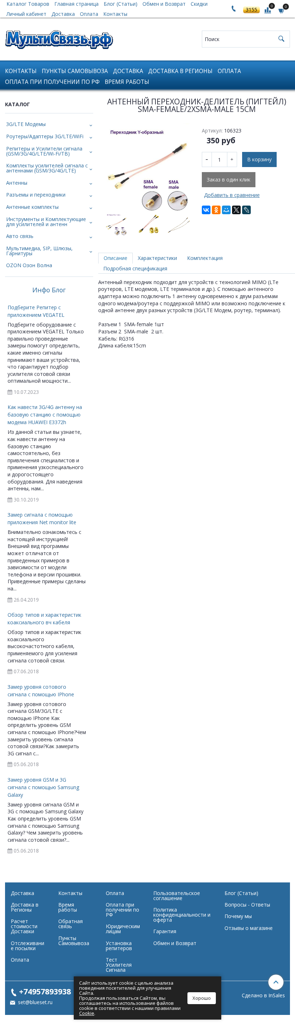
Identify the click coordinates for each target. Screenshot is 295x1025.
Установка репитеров (119, 946)
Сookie (86, 1013)
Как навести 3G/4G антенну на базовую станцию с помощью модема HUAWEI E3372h (45, 415)
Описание (115, 258)
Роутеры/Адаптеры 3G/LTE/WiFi (44, 136)
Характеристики (157, 258)
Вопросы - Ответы (247, 904)
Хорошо (201, 998)
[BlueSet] (59, 37)
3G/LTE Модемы (26, 124)
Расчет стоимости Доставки (24, 926)
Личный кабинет (26, 13)
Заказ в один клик (228, 179)
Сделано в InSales (263, 995)
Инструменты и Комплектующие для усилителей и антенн (46, 222)
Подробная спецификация (135, 268)
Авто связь (19, 236)
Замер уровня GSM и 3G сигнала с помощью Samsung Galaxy (43, 787)
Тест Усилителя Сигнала (119, 964)
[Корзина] (281, 10)
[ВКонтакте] (206, 210)
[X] (236, 210)
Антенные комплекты (32, 206)
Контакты (115, 13)
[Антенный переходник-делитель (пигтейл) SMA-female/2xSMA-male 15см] (147, 167)
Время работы (127, 82)
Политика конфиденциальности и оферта (181, 914)
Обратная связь (70, 924)
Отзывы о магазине (248, 928)
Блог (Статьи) (241, 893)
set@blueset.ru (35, 1002)
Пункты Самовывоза (75, 71)
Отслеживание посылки (27, 946)
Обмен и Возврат (174, 943)
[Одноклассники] (216, 210)
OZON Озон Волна (29, 265)
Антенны (16, 182)
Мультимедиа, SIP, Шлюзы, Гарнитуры (39, 251)
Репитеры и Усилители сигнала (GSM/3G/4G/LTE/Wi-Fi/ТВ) (44, 151)
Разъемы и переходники (35, 194)
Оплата (89, 13)
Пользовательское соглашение (176, 896)
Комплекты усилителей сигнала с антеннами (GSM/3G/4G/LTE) (47, 168)
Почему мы (238, 916)
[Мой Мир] (226, 210)
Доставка (63, 13)
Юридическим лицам (123, 929)
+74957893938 (45, 991)
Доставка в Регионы (180, 71)
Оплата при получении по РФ (52, 82)
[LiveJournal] (246, 210)
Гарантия (164, 931)
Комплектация (205, 258)
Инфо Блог (49, 290)
